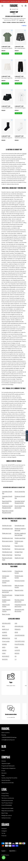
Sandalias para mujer (7, 538)
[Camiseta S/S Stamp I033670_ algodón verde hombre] (7, 37)
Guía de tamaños (5, 780)
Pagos (3, 775)
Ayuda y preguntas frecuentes (9, 778)
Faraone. (7, 855)
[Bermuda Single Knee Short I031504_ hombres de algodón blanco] (7, 67)
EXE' (16, 638)
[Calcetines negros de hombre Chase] (7, 126)
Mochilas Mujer (6, 546)
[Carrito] (25, 6)
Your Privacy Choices (7, 803)
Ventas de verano (6, 818)
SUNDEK (4, 644)
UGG (16, 623)
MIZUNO (17, 653)
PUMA (16, 647)
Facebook (4, 828)
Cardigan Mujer (19, 552)
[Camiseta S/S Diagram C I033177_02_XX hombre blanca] (20, 97)
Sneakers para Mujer (20, 538)
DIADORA (4, 635)
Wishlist (3, 761)
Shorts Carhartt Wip (20, 491)
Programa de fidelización (8, 766)
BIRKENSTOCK (6, 638)
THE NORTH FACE (20, 641)
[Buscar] (22, 6)
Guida (3, 750)
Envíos (3, 770)
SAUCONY (5, 659)
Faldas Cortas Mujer (7, 555)
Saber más (21, 20)
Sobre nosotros (5, 732)
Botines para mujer (20, 549)
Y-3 (15, 659)
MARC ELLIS (5, 629)
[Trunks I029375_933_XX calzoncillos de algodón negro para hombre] (7, 97)
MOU (3, 626)
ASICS (3, 647)
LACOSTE (17, 650)
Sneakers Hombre (7, 571)
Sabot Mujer (18, 555)
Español (3, 851)
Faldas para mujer (6, 533)
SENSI (16, 632)
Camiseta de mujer (19, 525)
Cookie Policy (5, 793)
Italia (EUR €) (12, 851)
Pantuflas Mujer (6, 549)
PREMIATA (17, 629)
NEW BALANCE (6, 623)
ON (15, 656)
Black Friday (4, 813)
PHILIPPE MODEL (19, 644)
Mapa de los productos (7, 810)
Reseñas (3, 735)
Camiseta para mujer (7, 528)
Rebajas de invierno (6, 815)
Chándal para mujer (7, 552)
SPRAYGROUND (19, 626)
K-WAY (4, 653)
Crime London (6, 641)
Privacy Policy (5, 795)
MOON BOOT (5, 656)
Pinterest (3, 835)
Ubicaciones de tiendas (7, 782)
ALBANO (4, 632)
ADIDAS (4, 650)
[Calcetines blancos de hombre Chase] (20, 126)
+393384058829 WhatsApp (8, 737)
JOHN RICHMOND (19, 635)
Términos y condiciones (7, 798)
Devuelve (3, 773)
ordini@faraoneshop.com (8, 739)
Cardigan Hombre (19, 595)
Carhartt (24, 153)
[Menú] (2, 5)
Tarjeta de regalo (5, 763)
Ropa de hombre (19, 546)
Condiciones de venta (7, 800)
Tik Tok (3, 833)
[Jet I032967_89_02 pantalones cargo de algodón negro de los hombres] (20, 67)
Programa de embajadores (8, 768)
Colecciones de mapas (7, 808)
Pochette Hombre (6, 585)
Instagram (4, 831)
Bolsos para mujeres (7, 541)
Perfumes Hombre (19, 580)
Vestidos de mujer (7, 525)
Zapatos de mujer (19, 558)
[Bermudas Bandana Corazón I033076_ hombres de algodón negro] (20, 37)
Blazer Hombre (6, 614)
